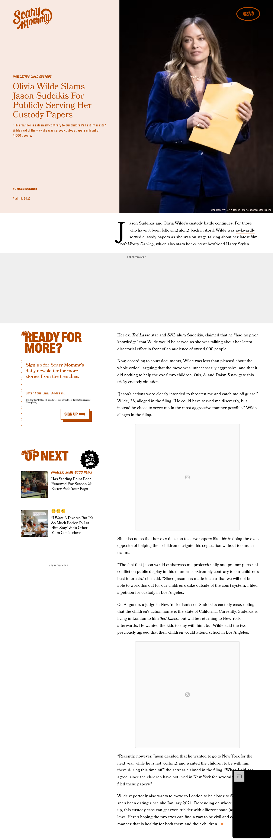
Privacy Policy (32, 402)
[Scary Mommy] (32, 18)
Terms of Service (80, 400)
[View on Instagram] (187, 477)
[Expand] (237, 773)
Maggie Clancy (27, 188)
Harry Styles (237, 244)
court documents (166, 361)
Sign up (71, 414)
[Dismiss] (266, 773)
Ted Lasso (141, 335)
